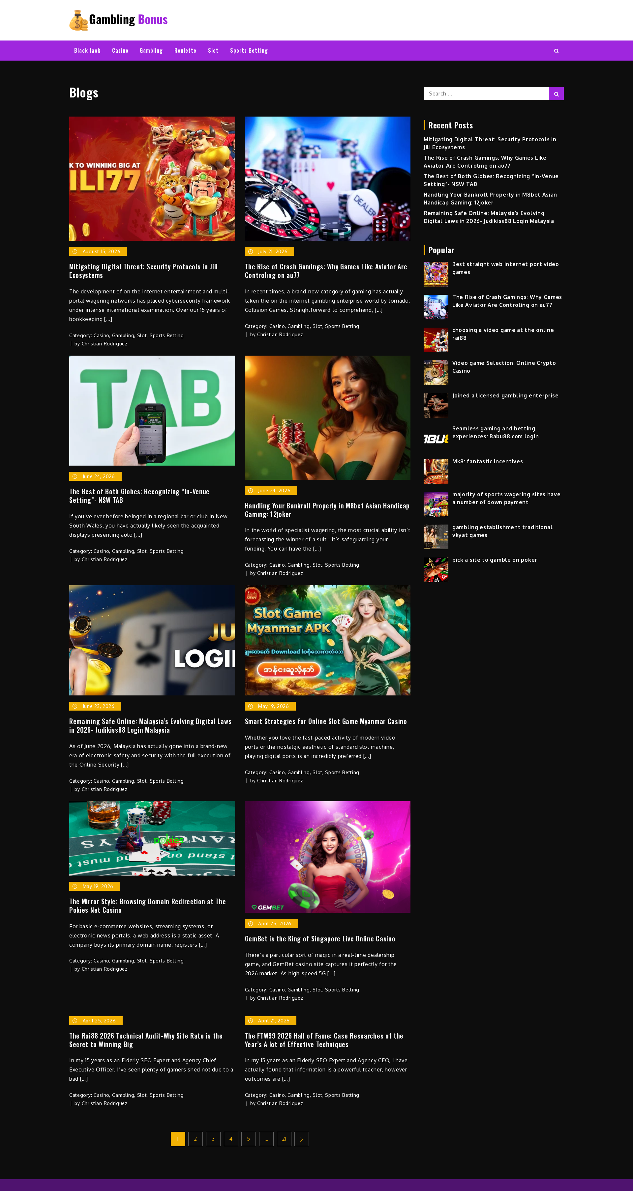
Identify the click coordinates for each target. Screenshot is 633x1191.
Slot (213, 50)
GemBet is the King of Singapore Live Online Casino (320, 938)
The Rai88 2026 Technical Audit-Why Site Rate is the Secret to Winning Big (146, 1039)
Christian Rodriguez (105, 343)
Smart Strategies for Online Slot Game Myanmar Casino (326, 721)
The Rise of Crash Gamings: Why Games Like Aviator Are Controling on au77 (326, 270)
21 (284, 1138)
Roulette (185, 50)
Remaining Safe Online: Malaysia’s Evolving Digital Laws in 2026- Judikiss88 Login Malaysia (150, 725)
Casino (120, 50)
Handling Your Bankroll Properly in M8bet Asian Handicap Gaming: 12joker (327, 509)
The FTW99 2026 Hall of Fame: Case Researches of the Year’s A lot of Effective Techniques (324, 1039)
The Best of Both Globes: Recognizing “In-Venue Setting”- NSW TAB (139, 495)
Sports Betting (249, 50)
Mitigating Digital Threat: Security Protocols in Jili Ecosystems (143, 270)
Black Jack (87, 50)
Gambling (151, 50)
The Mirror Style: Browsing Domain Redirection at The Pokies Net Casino (147, 905)
